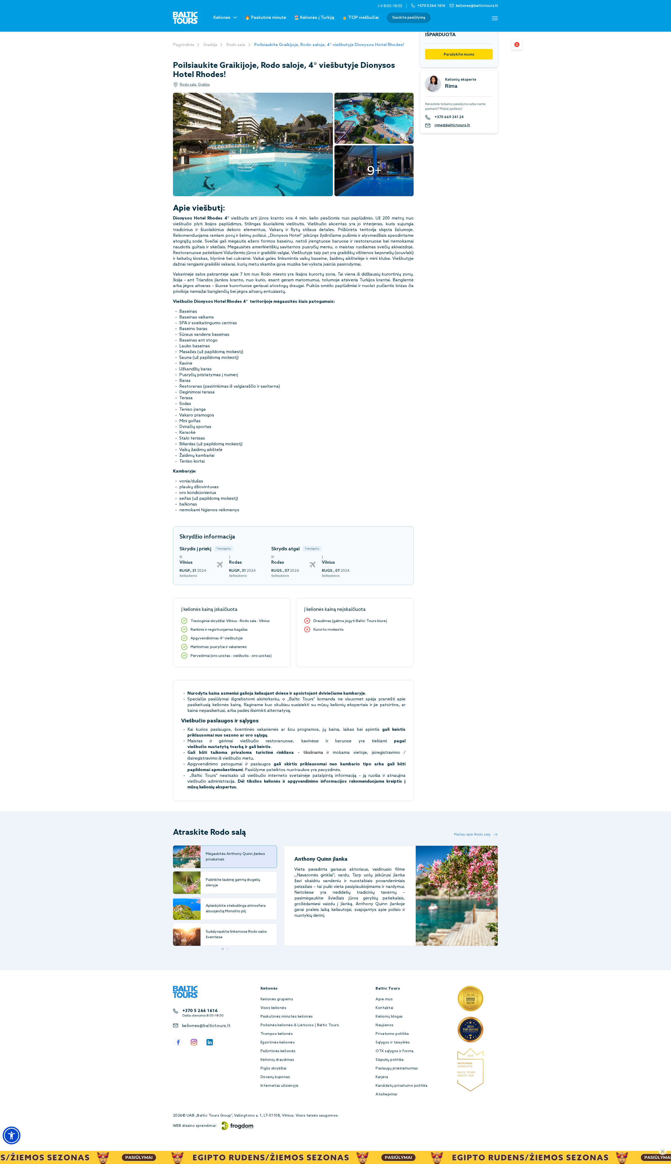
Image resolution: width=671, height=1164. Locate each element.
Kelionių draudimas (277, 1060)
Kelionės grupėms (277, 999)
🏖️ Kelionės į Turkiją (314, 17)
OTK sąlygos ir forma (395, 1051)
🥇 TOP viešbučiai (360, 17)
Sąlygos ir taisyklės (393, 1042)
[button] (11, 1135)
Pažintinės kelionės (278, 1051)
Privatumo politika (392, 1034)
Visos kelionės (273, 1008)
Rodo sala (235, 44)
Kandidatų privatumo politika (401, 1086)
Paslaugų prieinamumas (397, 1068)
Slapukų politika (390, 1060)
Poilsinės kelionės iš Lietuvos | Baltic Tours (300, 1025)
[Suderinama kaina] (517, 44)
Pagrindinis (183, 44)
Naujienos (384, 1025)
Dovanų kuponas (275, 1077)
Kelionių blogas (389, 1016)
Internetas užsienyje (280, 1086)
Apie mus (384, 999)
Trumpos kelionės (277, 1034)
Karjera (382, 1077)
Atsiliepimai (386, 1094)
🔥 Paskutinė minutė (265, 17)
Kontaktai (384, 1008)
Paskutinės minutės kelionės (287, 1016)
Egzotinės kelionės (278, 1042)
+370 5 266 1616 (200, 1010)
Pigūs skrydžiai (273, 1068)
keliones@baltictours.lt (206, 1025)
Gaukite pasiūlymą (408, 17)
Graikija (210, 44)
